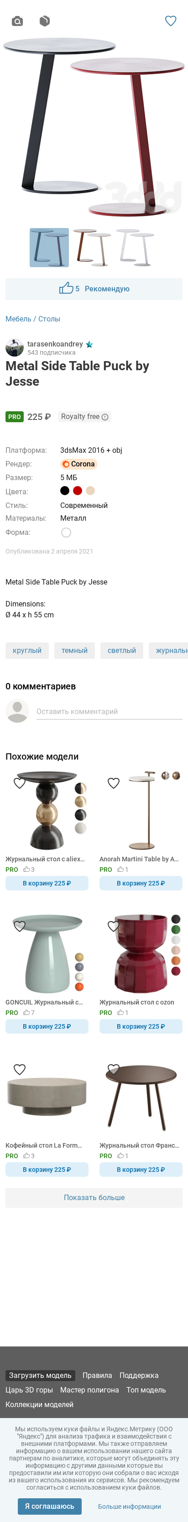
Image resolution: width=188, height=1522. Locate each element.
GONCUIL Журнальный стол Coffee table (45, 1002)
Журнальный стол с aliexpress (45, 859)
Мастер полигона (89, 1390)
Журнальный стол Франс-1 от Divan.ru (139, 1145)
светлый (122, 650)
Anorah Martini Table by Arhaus (139, 859)
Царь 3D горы (29, 1390)
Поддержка (139, 1375)
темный (75, 650)
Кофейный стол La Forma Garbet (45, 1145)
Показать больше (94, 1197)
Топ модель (146, 1390)
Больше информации (129, 1506)
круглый (27, 650)
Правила (97, 1375)
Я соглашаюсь (49, 1506)
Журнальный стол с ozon (136, 1002)
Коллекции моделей (39, 1404)
